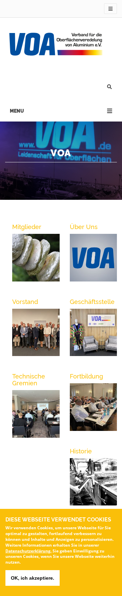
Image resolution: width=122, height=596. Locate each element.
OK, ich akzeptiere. (32, 578)
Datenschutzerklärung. (28, 551)
